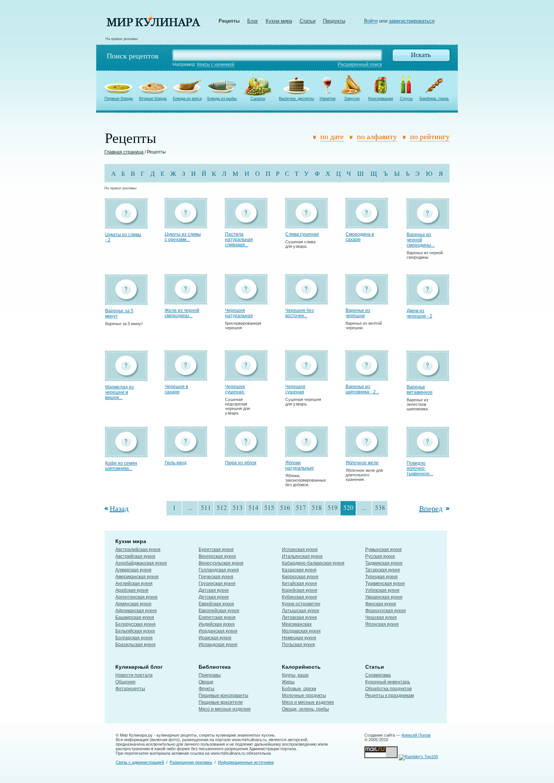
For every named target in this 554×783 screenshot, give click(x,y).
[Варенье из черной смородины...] (428, 225)
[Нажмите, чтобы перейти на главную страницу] (153, 25)
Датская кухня (214, 590)
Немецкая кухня (299, 637)
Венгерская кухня (217, 556)
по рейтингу (430, 136)
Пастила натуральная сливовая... (239, 239)
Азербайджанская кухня (141, 563)
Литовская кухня (299, 617)
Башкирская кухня (134, 617)
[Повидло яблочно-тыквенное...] (428, 454)
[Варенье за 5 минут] (126, 301)
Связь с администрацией (140, 762)
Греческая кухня (216, 576)
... (190, 507)
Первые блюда (118, 98)
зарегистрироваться (412, 21)
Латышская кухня (300, 610)
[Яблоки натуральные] (306, 453)
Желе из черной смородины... (182, 313)
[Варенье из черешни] (367, 301)
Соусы (406, 98)
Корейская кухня (299, 590)
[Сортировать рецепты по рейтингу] (406, 137)
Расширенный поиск (360, 64)
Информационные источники (246, 762)
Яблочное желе (362, 462)
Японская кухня (382, 624)
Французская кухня (385, 610)
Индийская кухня (217, 624)
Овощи (206, 682)
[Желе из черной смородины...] (186, 301)
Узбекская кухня (382, 590)
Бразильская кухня (135, 644)
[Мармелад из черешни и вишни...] (126, 378)
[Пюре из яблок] (246, 453)
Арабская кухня (131, 590)
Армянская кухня (133, 603)
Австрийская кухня (135, 556)
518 (317, 507)
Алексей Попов (415, 735)
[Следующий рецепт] (447, 508)
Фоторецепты (130, 688)
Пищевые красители (221, 702)
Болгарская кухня (134, 637)
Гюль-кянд (176, 462)
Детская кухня (214, 597)
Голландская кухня (219, 570)
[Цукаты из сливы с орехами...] (186, 225)
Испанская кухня (300, 549)
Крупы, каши (295, 675)
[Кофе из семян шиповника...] (126, 454)
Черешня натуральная (239, 313)
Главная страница (124, 152)
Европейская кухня (219, 610)
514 (253, 507)
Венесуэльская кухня (221, 563)
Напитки (327, 98)
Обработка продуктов (388, 688)
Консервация (380, 98)
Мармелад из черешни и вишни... (119, 392)
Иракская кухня (215, 637)
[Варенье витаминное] (428, 378)
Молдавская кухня (301, 631)
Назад (119, 508)
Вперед (430, 508)
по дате (332, 136)
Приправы (210, 675)
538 (380, 507)
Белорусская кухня (135, 624)
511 (206, 507)
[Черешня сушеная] (306, 377)
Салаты (258, 98)
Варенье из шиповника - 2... (362, 389)
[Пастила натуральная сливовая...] (246, 225)
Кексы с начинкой (215, 64)
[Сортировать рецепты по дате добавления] (316, 137)
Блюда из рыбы (222, 98)
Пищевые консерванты (223, 695)
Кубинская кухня (299, 597)
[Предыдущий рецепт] (107, 508)
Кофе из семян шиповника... (121, 466)
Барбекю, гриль (434, 98)
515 (269, 507)
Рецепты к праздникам (389, 695)
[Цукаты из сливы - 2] (126, 225)
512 (222, 507)
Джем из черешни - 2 (419, 313)
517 (301, 507)
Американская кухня (137, 576)
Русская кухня (380, 556)
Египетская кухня (217, 617)
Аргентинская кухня (136, 597)
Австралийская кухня (138, 549)
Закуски (352, 98)
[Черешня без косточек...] (306, 301)
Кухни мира (279, 21)
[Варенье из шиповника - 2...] (367, 377)
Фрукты (206, 688)
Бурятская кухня (216, 549)
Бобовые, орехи (299, 688)
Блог (252, 21)
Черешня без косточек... (299, 313)
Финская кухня (380, 603)
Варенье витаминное (420, 389)
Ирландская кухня (218, 644)
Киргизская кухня (300, 576)
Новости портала (134, 675)
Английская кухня (134, 583)
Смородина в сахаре (360, 237)
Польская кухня (298, 644)
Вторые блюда (153, 98)
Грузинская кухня (217, 583)
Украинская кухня (383, 597)
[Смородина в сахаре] (367, 225)
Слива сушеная (302, 234)
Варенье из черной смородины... (421, 240)
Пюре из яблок (240, 462)
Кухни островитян (301, 603)
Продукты (334, 21)
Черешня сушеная (295, 389)
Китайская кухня (299, 583)
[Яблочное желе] (367, 453)
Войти (371, 21)
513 (238, 507)
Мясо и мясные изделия (225, 709)
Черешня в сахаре (176, 389)
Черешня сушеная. (235, 389)
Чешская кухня (381, 617)
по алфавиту (377, 136)
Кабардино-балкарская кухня (313, 563)
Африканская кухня (136, 610)
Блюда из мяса (187, 98)
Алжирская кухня (133, 570)
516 (285, 507)
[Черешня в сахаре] (186, 377)
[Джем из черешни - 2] (428, 301)
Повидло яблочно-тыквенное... (420, 468)
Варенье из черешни (358, 313)
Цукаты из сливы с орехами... (183, 237)
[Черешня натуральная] (246, 301)
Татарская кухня (382, 570)
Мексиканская (297, 624)
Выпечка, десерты (296, 98)
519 (333, 507)
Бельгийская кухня (135, 631)
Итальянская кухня (302, 556)
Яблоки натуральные (299, 465)
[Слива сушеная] (306, 225)
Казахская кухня (299, 570)
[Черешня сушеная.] (246, 377)
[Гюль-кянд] (186, 453)
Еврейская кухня (216, 603)
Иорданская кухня (218, 631)
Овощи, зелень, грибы (305, 709)
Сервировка (378, 675)
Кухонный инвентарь (387, 682)
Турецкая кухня (381, 576)
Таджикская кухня (383, 563)
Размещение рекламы (191, 762)
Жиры (288, 682)
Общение (125, 682)
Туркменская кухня (385, 583)
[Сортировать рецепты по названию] (352, 137)
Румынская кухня (383, 549)
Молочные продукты (304, 695)
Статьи (307, 21)
